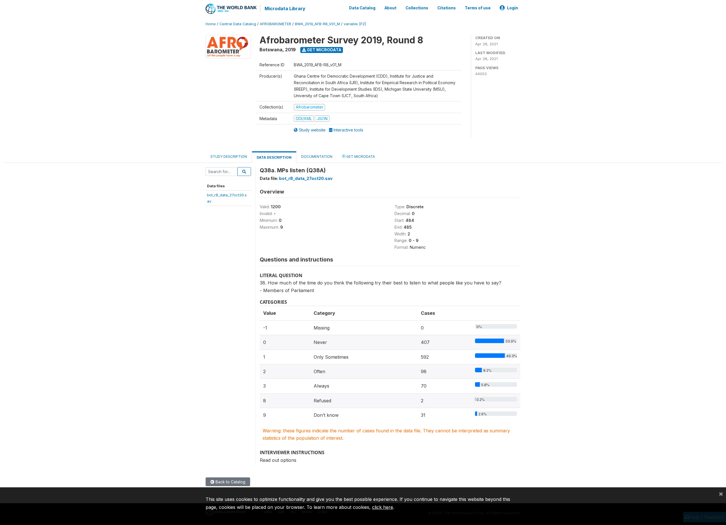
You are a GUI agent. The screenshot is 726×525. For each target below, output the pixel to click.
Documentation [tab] (316, 156)
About (390, 8)
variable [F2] (355, 24)
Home (211, 24)
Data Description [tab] (274, 157)
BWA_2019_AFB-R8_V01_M (317, 24)
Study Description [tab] (228, 156)
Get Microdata (323, 49)
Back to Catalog (229, 481)
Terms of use (478, 8)
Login (512, 8)
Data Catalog (362, 8)
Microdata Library (285, 8)
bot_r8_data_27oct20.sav (306, 178)
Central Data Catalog (238, 24)
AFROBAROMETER (275, 24)
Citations (446, 8)
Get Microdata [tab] (360, 156)
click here (382, 507)
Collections (417, 8)
